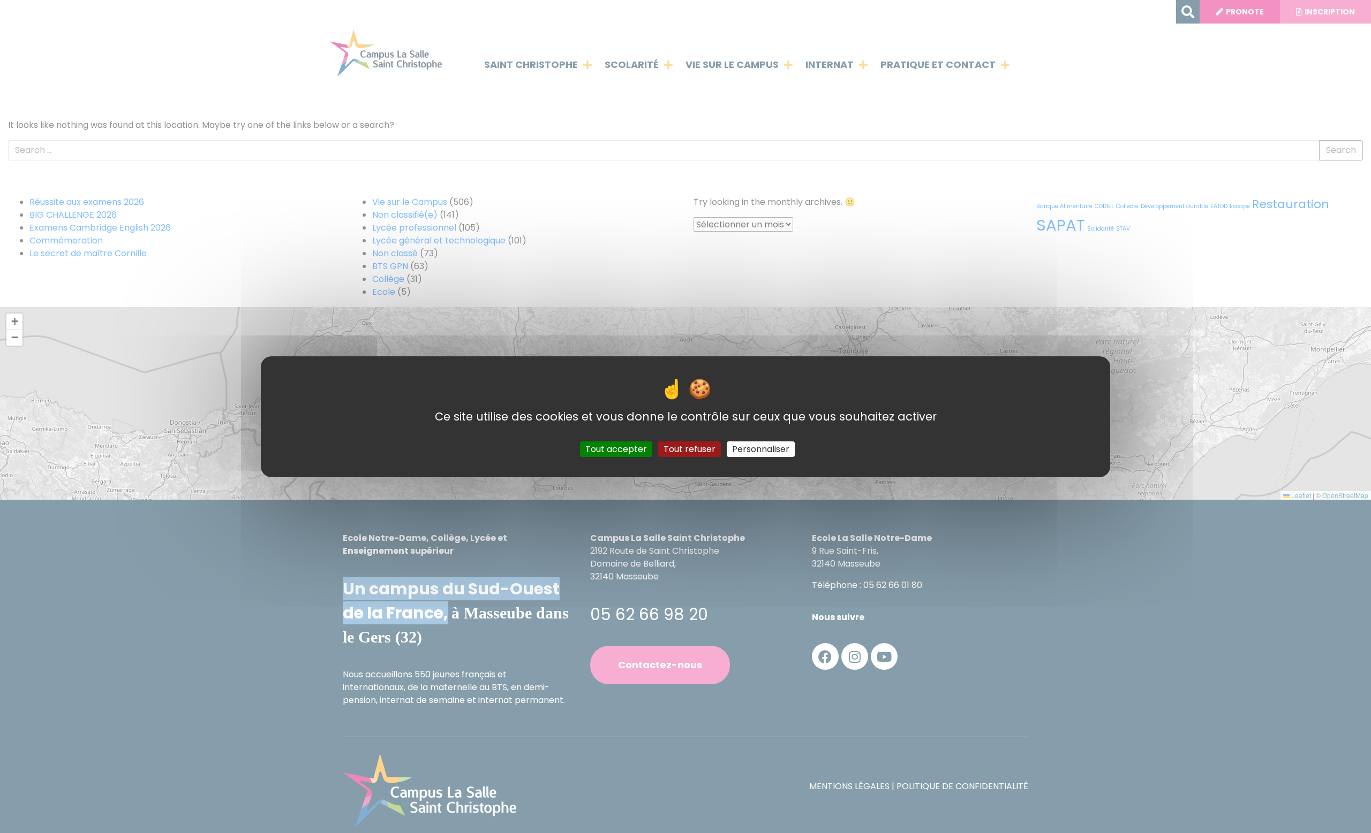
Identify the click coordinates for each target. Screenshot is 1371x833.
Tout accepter (616, 448)
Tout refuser (689, 448)
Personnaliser (760, 448)
